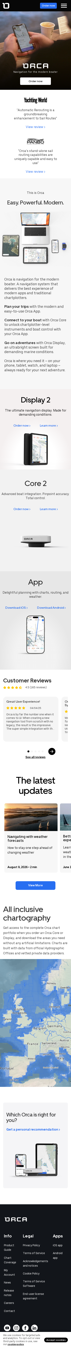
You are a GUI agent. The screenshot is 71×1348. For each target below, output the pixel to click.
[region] (35, 1023)
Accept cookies (56, 1340)
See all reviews (35, 757)
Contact (9, 1311)
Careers (9, 1302)
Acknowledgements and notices (35, 1263)
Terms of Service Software (34, 1283)
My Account (9, 1272)
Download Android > (51, 608)
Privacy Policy (31, 1245)
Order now (48, 5)
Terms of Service (34, 1253)
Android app (58, 1255)
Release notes (9, 1293)
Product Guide (9, 1247)
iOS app (58, 1245)
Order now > (21, 425)
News (7, 1282)
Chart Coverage (10, 1260)
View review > (35, 127)
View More (35, 885)
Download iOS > (16, 608)
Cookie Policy (31, 1273)
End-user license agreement (33, 1296)
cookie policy (15, 1344)
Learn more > (49, 425)
